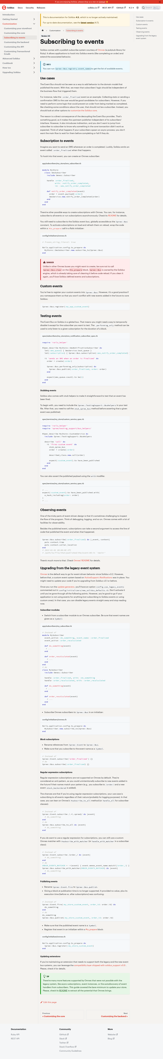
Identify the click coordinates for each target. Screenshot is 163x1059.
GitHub (102, 2)
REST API (106, 7)
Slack (61, 1038)
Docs (20, 7)
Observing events (143, 32)
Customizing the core (14, 33)
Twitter (62, 1042)
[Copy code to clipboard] (127, 170)
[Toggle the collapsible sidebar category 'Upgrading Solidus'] (34, 72)
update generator (66, 586)
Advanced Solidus (11, 58)
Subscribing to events (14, 37)
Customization (10, 23)
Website (111, 1034)
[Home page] (42, 30)
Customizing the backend (16, 42)
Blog (110, 1038)
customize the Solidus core (84, 110)
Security (30, 7)
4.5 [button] (130, 7)
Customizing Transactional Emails (17, 52)
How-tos (7, 67)
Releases (41, 7)
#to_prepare (91, 929)
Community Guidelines (70, 1051)
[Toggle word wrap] (122, 342)
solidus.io (92, 7)
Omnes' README (82, 560)
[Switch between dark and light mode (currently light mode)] (137, 8)
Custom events (142, 24)
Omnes (101, 50)
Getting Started (10, 19)
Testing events (141, 28)
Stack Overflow (66, 1046)
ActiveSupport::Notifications (98, 577)
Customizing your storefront (18, 28)
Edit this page (50, 1002)
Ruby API (15, 1034)
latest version (87, 22)
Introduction (9, 14)
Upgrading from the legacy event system (146, 37)
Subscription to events (144, 21)
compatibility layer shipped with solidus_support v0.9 (99, 965)
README (112, 215)
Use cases (139, 17)
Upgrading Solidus (12, 72)
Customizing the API (14, 46)
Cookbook (8, 63)
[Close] (160, 2)
